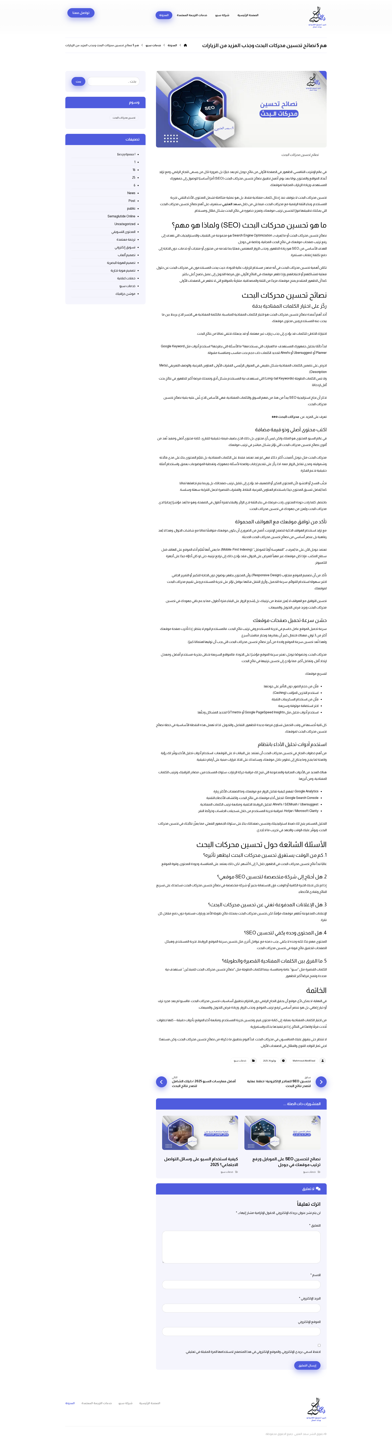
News (131, 193)
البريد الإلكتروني (310, 1298)
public (131, 208)
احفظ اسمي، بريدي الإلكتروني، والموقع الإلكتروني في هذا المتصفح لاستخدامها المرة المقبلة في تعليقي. (253, 1351)
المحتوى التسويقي (123, 231)
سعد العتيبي (231, 204)
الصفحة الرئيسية (247, 15)
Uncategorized (124, 224)
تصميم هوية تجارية (123, 270)
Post (131, 200)
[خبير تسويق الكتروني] (317, 17)
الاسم (315, 1275)
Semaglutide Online (121, 216)
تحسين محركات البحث (124, 117)
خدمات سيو (240, 1060)
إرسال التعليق (307, 1365)
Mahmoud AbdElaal (304, 1060)
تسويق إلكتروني (125, 247)
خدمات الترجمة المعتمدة (192, 15)
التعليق (315, 1225)
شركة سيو (222, 15)
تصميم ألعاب (126, 255)
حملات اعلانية (126, 278)
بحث (78, 81)
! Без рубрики (126, 154)
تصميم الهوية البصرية (121, 262)
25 (133, 177)
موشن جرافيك (125, 293)
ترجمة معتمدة (126, 239)
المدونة (164, 15)
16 (134, 170)
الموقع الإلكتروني (309, 1321)
